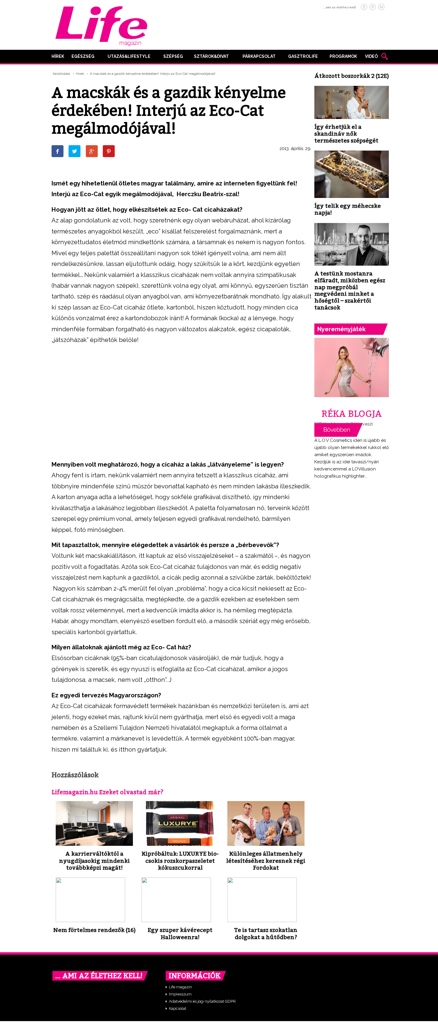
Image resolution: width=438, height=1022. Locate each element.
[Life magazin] (101, 25)
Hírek (58, 56)
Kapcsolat (177, 1008)
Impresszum (180, 994)
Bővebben (338, 430)
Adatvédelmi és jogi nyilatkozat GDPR (202, 1001)
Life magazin (180, 987)
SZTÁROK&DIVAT (211, 56)
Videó (371, 56)
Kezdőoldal (61, 74)
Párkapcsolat (259, 56)
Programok (343, 56)
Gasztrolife (303, 56)
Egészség (83, 56)
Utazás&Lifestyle (129, 56)
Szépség (173, 56)
